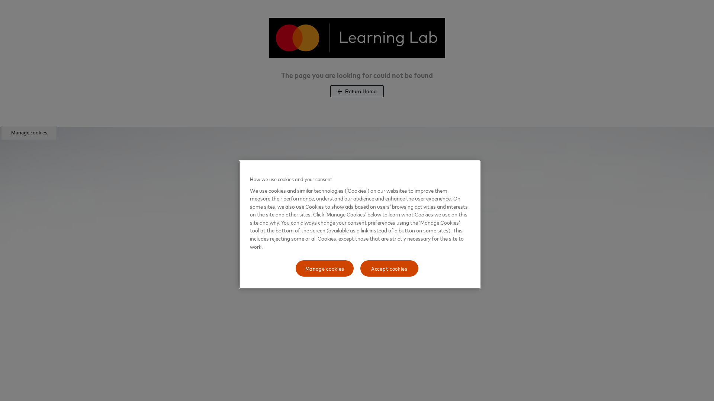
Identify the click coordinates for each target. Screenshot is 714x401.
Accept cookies (389, 268)
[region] (359, 224)
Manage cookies (324, 268)
